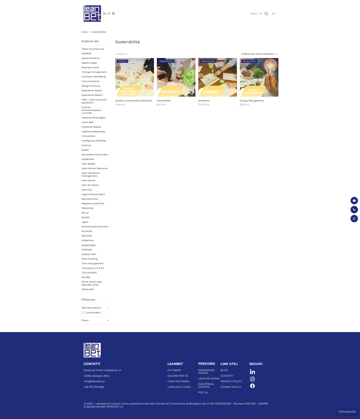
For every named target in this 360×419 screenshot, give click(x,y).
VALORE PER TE (177, 375)
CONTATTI (226, 375)
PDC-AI (203, 392)
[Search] (266, 13)
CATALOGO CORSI (179, 387)
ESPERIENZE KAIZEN (206, 372)
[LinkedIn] (104, 13)
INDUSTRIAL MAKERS (206, 385)
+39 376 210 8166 (94, 387)
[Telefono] (354, 209)
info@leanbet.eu (94, 381)
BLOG (224, 370)
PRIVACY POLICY (231, 381)
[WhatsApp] (354, 218)
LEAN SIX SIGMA (208, 378)
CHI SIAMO (174, 370)
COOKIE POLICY (230, 387)
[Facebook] (113, 13)
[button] (347, 411)
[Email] (354, 200)
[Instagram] (109, 13)
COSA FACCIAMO (178, 381)
